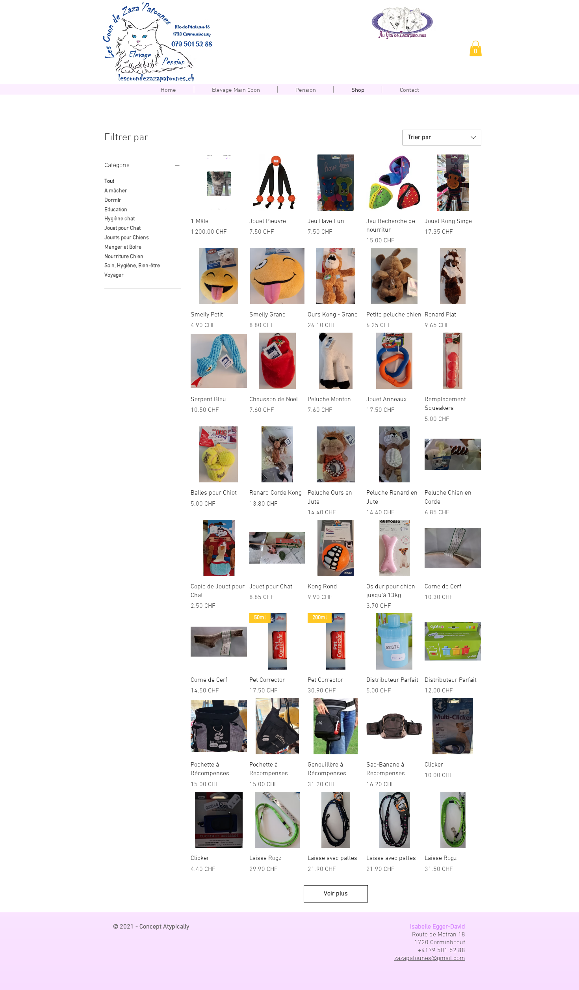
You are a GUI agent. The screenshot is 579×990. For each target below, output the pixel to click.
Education (115, 210)
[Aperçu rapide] (219, 182)
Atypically (176, 927)
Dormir (112, 200)
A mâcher (115, 191)
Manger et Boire (122, 247)
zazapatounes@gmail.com (429, 958)
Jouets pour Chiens (126, 237)
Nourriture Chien (123, 256)
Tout (109, 181)
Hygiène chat (119, 219)
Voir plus (336, 894)
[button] (475, 48)
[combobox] (442, 137)
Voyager (114, 275)
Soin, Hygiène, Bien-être (132, 265)
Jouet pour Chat (122, 228)
